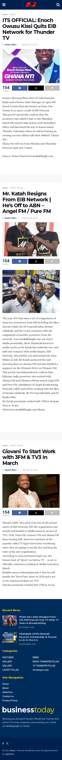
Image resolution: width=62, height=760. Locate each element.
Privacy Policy (9, 700)
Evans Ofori (11, 44)
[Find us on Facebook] (3, 743)
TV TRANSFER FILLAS (44, 665)
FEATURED (8, 657)
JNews (12, 750)
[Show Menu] (3, 5)
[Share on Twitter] (36, 88)
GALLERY (7, 661)
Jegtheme (9, 754)
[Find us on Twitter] (7, 743)
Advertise (7, 692)
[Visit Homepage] (31, 5)
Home (5, 14)
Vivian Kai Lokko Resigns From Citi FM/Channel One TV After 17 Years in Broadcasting (39, 620)
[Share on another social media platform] (52, 88)
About (5, 688)
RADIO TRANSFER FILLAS (46, 661)
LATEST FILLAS (16, 188)
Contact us (8, 696)
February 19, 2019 (30, 44)
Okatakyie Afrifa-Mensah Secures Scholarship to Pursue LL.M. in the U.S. (38, 636)
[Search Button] (58, 5)
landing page (12, 726)
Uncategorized (40, 670)
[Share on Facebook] (20, 88)
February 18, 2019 (30, 218)
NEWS (12, 14)
